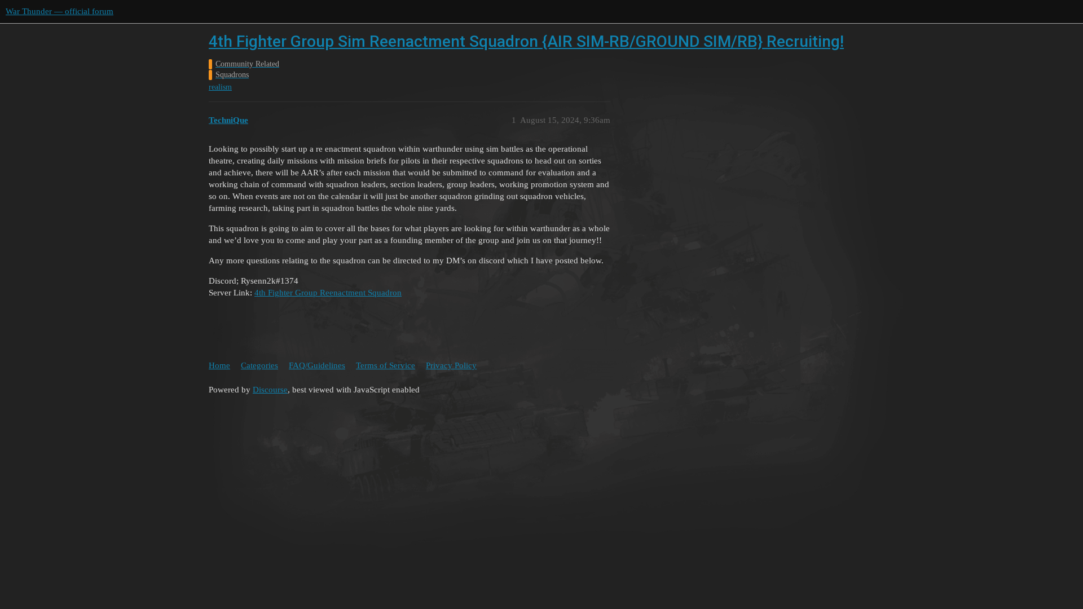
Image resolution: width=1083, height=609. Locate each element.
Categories (259, 365)
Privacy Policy (451, 365)
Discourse (270, 389)
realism (220, 87)
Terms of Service (385, 365)
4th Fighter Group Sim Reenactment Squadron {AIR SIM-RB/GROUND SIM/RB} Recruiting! (526, 41)
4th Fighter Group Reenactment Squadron (328, 292)
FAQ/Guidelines (317, 365)
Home (219, 365)
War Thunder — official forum (59, 11)
